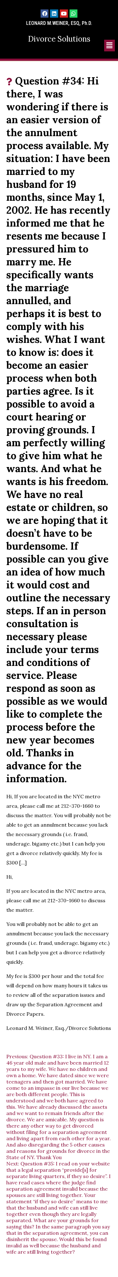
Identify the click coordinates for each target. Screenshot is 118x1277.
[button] (109, 45)
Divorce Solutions (59, 39)
